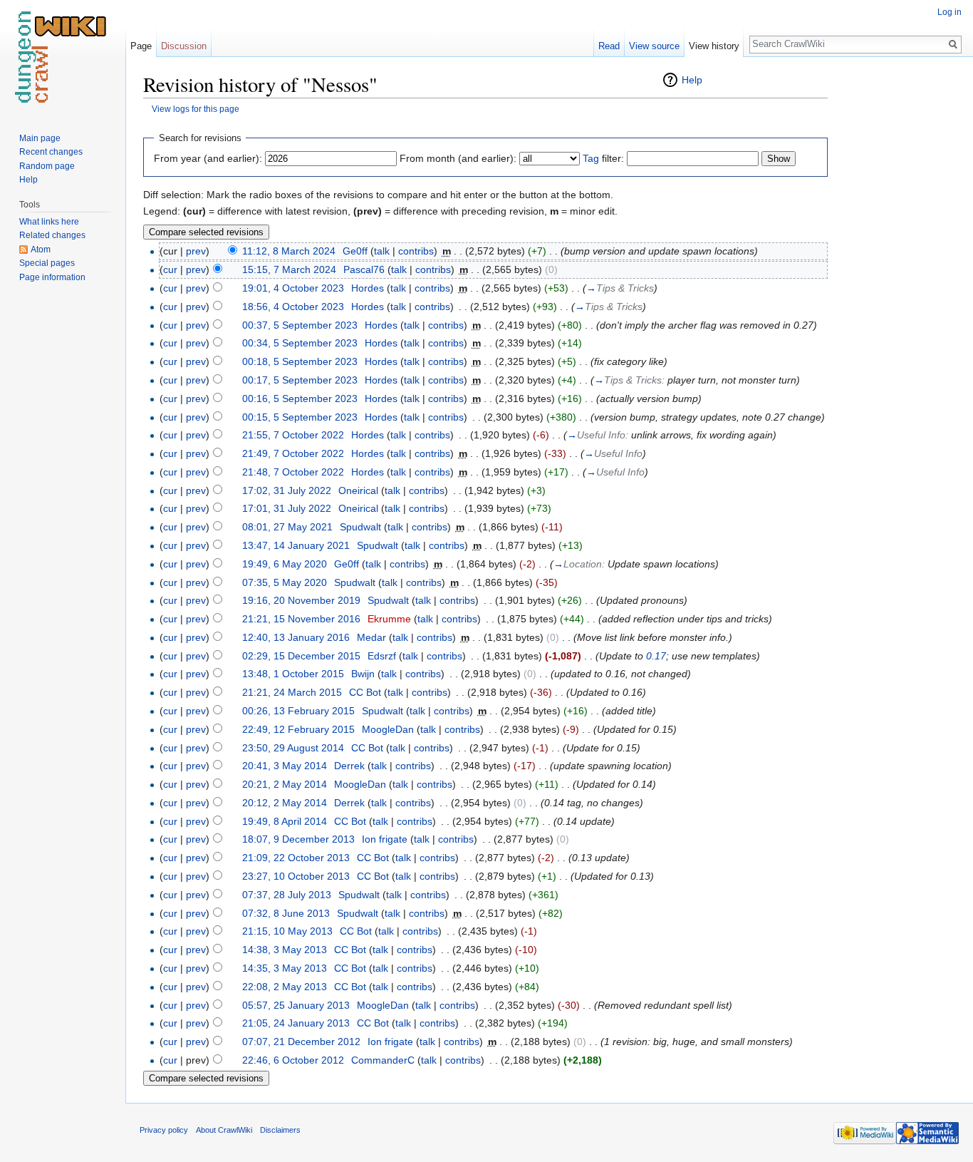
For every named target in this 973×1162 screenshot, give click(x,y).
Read (609, 46)
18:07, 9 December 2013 (298, 839)
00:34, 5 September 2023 (300, 343)
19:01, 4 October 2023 (293, 288)
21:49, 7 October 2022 (293, 453)
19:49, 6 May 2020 (284, 564)
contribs (416, 251)
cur (170, 269)
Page (141, 46)
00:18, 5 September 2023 (300, 361)
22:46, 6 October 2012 (293, 1060)
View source (654, 46)
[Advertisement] (899, 285)
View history (714, 46)
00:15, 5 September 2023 (300, 417)
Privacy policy (164, 1130)
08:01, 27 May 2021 (287, 527)
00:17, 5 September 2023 (300, 380)
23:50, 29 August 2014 (293, 748)
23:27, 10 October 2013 (296, 876)
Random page (47, 166)
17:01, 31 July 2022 (286, 508)
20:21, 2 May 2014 (284, 784)
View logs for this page (195, 108)
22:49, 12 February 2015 (298, 729)
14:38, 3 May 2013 (284, 949)
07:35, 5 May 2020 (284, 582)
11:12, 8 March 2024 (288, 251)
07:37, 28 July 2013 (286, 894)
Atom (41, 249)
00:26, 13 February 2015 (298, 710)
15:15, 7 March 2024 (289, 269)
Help (692, 80)
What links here (49, 222)
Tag (591, 158)
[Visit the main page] (63, 57)
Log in (949, 12)
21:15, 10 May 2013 (287, 931)
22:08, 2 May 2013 (284, 986)
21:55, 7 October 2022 (293, 435)
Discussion (184, 46)
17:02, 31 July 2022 (286, 490)
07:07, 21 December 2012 (301, 1041)
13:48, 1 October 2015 (293, 673)
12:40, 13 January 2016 (296, 637)
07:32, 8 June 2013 (286, 913)
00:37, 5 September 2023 (300, 325)
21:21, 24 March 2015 (292, 692)
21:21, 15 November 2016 (301, 618)
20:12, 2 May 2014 (284, 802)
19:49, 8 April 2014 (284, 821)
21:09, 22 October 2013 (296, 857)
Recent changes (51, 152)
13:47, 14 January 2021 (296, 545)
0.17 (656, 656)
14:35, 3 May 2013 (284, 968)
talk (382, 251)
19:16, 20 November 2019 (301, 600)
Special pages (47, 263)
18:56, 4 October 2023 (293, 306)
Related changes (52, 235)
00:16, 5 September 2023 (300, 398)
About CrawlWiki (224, 1130)
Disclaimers (280, 1130)
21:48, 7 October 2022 (293, 472)
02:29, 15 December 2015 (301, 656)
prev (196, 251)
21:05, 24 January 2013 (296, 1023)
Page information (52, 277)
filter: (603, 158)
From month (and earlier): (458, 158)
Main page (40, 138)
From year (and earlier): (208, 158)
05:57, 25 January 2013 (296, 1005)
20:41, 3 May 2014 (284, 765)
